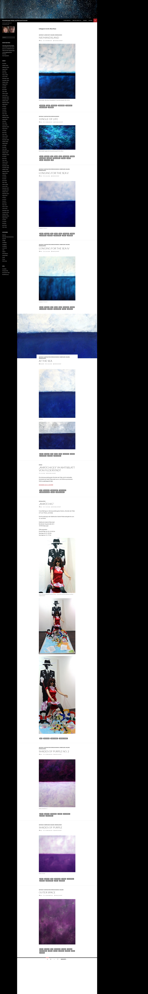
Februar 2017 (5, 206)
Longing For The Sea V (54, 173)
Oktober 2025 (5, 65)
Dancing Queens (5, 55)
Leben (41, 160)
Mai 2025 (4, 71)
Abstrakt (41, 35)
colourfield (43, 235)
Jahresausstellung (44, 492)
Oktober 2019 (5, 152)
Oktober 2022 (5, 115)
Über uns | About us (76, 20)
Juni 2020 (4, 145)
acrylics (47, 156)
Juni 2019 (4, 156)
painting (68, 950)
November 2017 (5, 190)
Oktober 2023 (5, 100)
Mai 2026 (4, 63)
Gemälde (49, 158)
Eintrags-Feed (5, 270)
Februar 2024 (5, 93)
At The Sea (45, 360)
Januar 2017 (4, 208)
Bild (41, 40)
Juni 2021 (4, 130)
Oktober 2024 (5, 82)
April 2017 (4, 203)
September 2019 (5, 154)
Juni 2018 (4, 177)
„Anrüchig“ (46, 503)
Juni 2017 (4, 199)
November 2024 (5, 80)
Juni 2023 (4, 108)
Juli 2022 (4, 121)
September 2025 (5, 67)
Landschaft (47, 35)
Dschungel (42, 158)
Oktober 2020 (5, 141)
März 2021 (4, 134)
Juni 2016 (4, 221)
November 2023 (5, 98)
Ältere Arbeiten (67, 20)
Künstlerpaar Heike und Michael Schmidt (14, 20)
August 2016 (4, 217)
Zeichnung (4, 261)
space (73, 950)
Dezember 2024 (5, 78)
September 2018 (5, 171)
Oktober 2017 (5, 191)
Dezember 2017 (5, 188)
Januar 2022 (4, 124)
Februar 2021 (5, 136)
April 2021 (4, 132)
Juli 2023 (4, 106)
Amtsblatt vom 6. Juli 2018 (46, 484)
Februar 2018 (5, 184)
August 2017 (4, 195)
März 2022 (4, 123)
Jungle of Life (48, 119)
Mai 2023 (4, 110)
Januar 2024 (4, 95)
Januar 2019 (4, 164)
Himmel (50, 950)
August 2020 (4, 143)
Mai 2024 (4, 87)
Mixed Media (5, 255)
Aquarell (4, 238)
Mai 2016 (4, 223)
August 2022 (4, 119)
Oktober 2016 (5, 214)
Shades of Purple (50, 827)
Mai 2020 (4, 147)
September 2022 (5, 117)
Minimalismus (58, 35)
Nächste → (64, 959)
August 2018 (4, 173)
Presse (40, 464)
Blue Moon (54, 105)
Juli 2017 (4, 197)
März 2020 (4, 149)
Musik (3, 257)
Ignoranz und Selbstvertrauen (8, 48)
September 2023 (5, 102)
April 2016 (4, 225)
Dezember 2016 (5, 210)
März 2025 (4, 72)
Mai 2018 (4, 178)
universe (42, 952)
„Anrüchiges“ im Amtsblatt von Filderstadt (57, 469)
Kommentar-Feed (5, 272)
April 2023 (4, 111)
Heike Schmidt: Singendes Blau (8, 50)
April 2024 (4, 89)
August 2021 (4, 128)
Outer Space (47, 892)
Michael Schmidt (58, 40)
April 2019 (4, 158)
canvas (72, 156)
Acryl (48, 105)
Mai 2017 (4, 201)
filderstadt (69, 105)
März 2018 (4, 182)
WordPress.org (5, 274)
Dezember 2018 (5, 165)
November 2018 (5, 167)
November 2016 (5, 212)
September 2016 (5, 216)
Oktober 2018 (5, 169)
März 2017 (4, 204)
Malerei (53, 35)
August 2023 (4, 104)
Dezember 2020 (5, 139)
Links (3, 249)
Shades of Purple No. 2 (54, 751)
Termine (85, 20)
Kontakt (90, 20)
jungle (63, 158)
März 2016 (4, 227)
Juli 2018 (4, 175)
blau (56, 156)
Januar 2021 (4, 137)
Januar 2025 (4, 76)
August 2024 (4, 84)
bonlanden (61, 105)
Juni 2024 (4, 85)
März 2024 (4, 91)
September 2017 (5, 193)
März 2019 (4, 160)
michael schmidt (60, 492)
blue (60, 156)
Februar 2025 (5, 74)
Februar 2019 (5, 162)
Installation (63, 490)
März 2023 (4, 113)
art (52, 156)
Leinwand (51, 107)
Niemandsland (49, 37)
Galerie (42, 363)
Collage (3, 240)
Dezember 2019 (5, 150)
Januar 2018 (4, 186)
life (52, 160)
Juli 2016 (4, 219)
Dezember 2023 (5, 97)
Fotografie (4, 244)
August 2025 (4, 69)
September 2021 (5, 126)
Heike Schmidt (43, 107)
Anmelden (4, 268)
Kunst (68, 158)
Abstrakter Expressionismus (51, 116)
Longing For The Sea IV (54, 248)
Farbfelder (62, 169)
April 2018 (4, 180)
